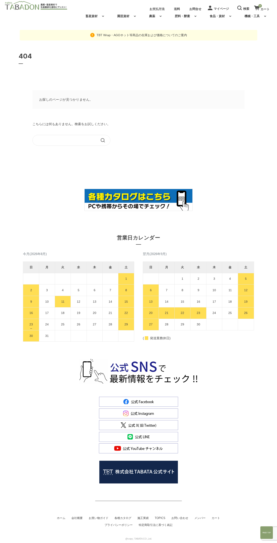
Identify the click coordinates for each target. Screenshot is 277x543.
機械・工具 (252, 16)
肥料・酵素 (182, 16)
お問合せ (195, 9)
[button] (244, 7)
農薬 (152, 16)
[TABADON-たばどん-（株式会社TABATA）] (39, 5)
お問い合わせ (179, 518)
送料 (177, 9)
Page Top (267, 533)
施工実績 (143, 518)
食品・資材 (217, 16)
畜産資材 (91, 16)
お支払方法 (157, 9)
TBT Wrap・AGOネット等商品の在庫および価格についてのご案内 (141, 35)
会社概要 (77, 518)
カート (216, 518)
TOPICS (160, 518)
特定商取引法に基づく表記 (155, 525)
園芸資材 (123, 16)
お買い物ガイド (98, 518)
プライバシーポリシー (119, 525)
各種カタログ (122, 518)
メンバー (200, 518)
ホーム (61, 518)
